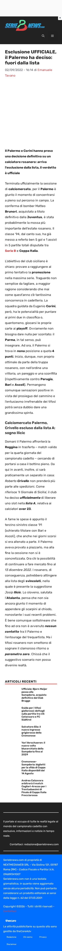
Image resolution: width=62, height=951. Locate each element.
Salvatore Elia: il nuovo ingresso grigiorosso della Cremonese (31, 731)
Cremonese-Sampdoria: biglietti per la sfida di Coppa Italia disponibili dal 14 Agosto (33, 767)
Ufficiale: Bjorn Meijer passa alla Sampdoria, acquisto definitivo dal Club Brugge (34, 694)
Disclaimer (12, 944)
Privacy (43, 937)
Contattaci (9, 911)
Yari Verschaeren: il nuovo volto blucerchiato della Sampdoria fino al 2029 (33, 748)
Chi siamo (27, 937)
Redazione (11, 937)
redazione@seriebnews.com (41, 844)
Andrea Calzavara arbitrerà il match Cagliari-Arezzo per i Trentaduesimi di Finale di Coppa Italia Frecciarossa (33, 788)
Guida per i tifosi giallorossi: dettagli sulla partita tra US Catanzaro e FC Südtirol (33, 713)
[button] (43, 36)
